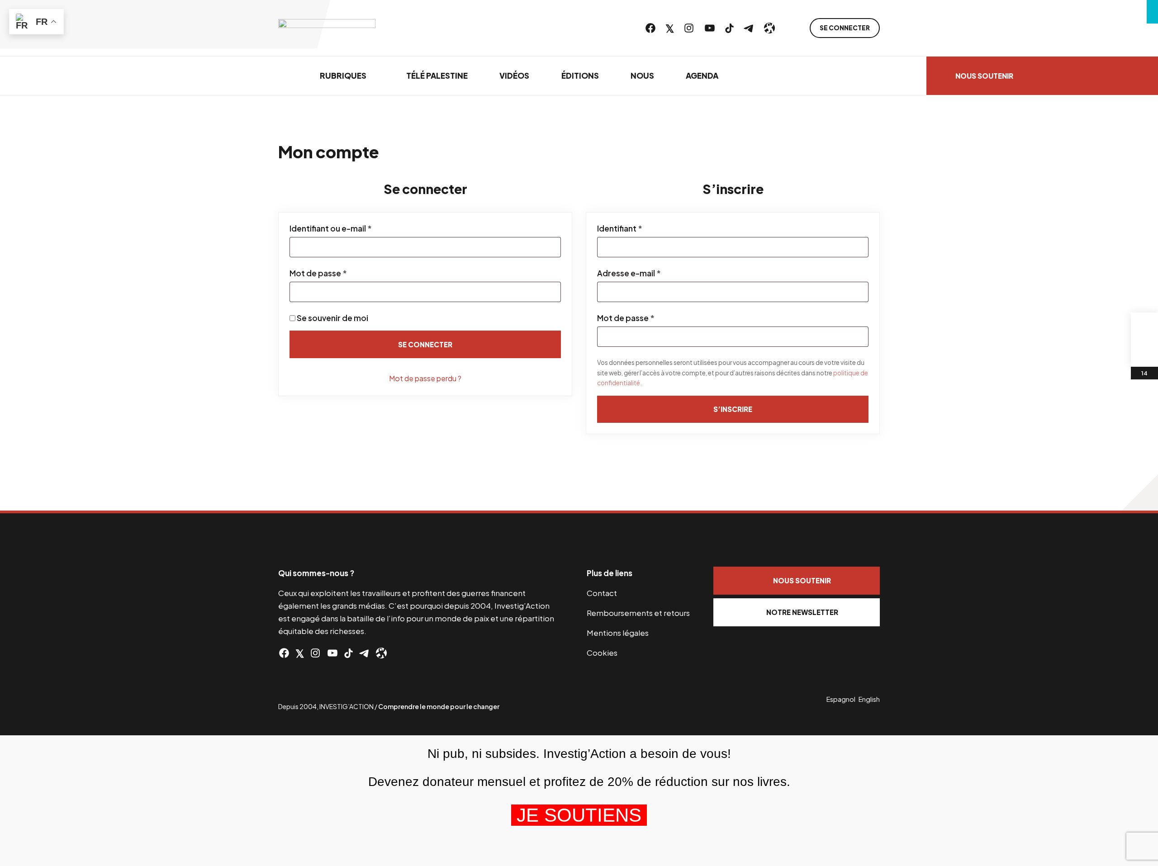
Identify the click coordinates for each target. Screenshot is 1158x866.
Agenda (702, 75)
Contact (602, 593)
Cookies (602, 653)
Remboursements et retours (638, 613)
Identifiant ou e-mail (353, 228)
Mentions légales (618, 633)
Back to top (1140, 492)
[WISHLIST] (1144, 353)
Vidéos (514, 75)
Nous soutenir (984, 75)
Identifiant (641, 228)
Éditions (580, 75)
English (869, 699)
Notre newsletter (802, 612)
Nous (642, 75)
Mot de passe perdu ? (425, 378)
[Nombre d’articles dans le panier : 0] (1144, 326)
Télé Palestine (437, 75)
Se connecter (845, 28)
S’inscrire (732, 409)
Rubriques (343, 75)
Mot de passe (340, 273)
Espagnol (840, 699)
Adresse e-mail (651, 273)
